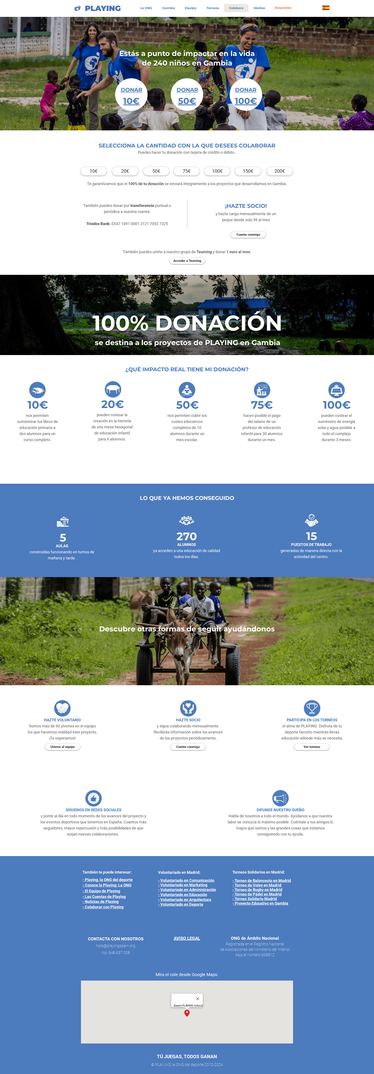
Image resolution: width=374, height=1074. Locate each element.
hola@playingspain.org (115, 945)
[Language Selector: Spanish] (330, 8)
